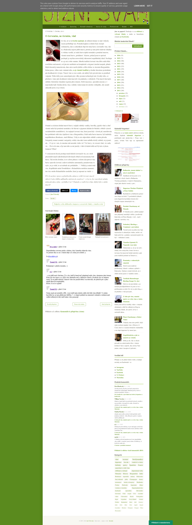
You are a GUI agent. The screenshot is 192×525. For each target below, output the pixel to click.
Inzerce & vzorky (101, 27)
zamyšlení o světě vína (122, 468)
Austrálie (140, 493)
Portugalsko (139, 496)
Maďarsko (140, 482)
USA (134, 493)
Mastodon (119, 377)
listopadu (122, 96)
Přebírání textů (114, 27)
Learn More (139, 6)
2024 (119, 61)
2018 (119, 77)
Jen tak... (53, 198)
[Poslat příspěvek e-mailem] (59, 194)
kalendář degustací (134, 135)
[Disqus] (78, 270)
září (120, 101)
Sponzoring (73, 27)
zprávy (125, 465)
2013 (119, 90)
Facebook (119, 372)
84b (116, 505)
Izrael (141, 505)
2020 (119, 71)
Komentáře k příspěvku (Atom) (72, 311)
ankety (133, 476)
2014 (119, 88)
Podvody (125, 485)
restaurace (118, 482)
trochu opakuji (78, 40)
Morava (125, 474)
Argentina (123, 499)
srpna (121, 104)
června (121, 109)
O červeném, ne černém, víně (60, 36)
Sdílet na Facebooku (52, 191)
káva (131, 502)
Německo (118, 474)
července (122, 106)
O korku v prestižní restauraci (123, 445)
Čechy (117, 485)
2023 (119, 63)
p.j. (115, 424)
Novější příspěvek (52, 304)
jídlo (126, 479)
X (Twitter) (119, 375)
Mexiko (124, 508)
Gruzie (141, 499)
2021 (119, 69)
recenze (125, 459)
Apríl (135, 505)
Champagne (133, 479)
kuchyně (117, 491)
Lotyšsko (117, 508)
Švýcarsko (118, 511)
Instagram (119, 367)
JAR (135, 502)
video (116, 496)
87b (121, 505)
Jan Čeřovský (55, 194)
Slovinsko (118, 493)
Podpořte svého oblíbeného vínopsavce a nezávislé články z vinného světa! (78, 204)
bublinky (118, 465)
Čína (141, 508)
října (121, 98)
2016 (119, 82)
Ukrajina (130, 508)
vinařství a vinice (137, 462)
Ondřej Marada (119, 412)
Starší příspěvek (106, 304)
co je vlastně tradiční (80, 70)
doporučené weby (137, 471)
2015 (119, 85)
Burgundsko (134, 474)
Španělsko (132, 465)
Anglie (129, 493)
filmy (141, 485)
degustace (118, 462)
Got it (149, 6)
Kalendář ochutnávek (86, 27)
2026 (119, 55)
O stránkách (62, 27)
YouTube (119, 370)
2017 (119, 80)
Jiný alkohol (119, 479)
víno (116, 459)
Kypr (116, 499)
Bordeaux (118, 476)
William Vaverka (119, 399)
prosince (122, 93)
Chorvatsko (124, 496)
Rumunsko (124, 502)
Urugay (136, 508)
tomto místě (129, 133)
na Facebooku (124, 37)
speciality (128, 491)
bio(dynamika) (138, 459)
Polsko (117, 502)
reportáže (126, 476)
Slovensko (139, 491)
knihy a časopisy (129, 482)
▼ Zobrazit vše (119, 111)
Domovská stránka (79, 304)
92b (131, 505)
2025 (119, 58)
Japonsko (134, 485)
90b (126, 505)
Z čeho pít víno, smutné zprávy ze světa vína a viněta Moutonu (132, 299)
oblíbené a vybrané (121, 471)
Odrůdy (141, 502)
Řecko (131, 496)
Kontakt (124, 27)
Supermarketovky (137, 488)
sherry (141, 479)
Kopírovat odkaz (85, 191)
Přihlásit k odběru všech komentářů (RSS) (129, 450)
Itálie (141, 474)
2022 (119, 66)
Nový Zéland (132, 499)
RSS (131, 27)
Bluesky (74, 191)
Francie (140, 465)
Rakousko (140, 476)
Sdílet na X (65, 191)
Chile (124, 493)
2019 (119, 74)
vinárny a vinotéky (121, 488)
